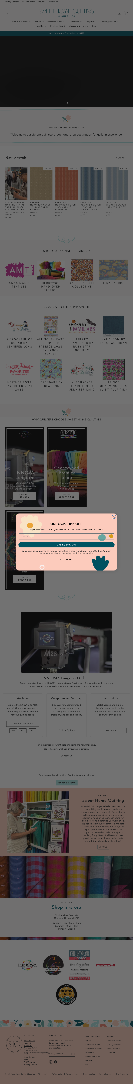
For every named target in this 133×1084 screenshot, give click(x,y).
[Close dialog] (114, 517)
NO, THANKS (66, 560)
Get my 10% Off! (66, 545)
